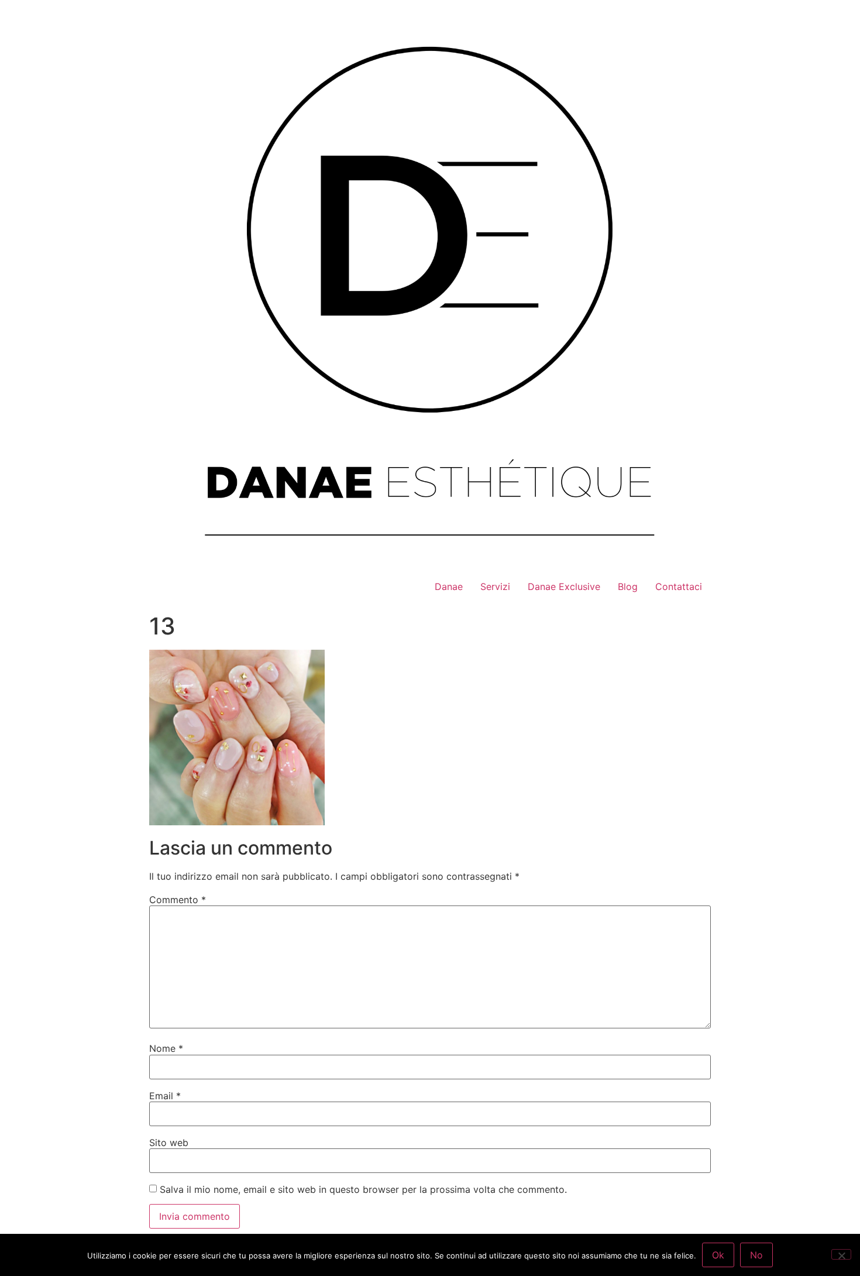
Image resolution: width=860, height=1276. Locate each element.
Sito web (168, 1142)
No (756, 1255)
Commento (177, 899)
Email (165, 1095)
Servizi (495, 586)
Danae (449, 586)
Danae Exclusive (564, 586)
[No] (841, 1254)
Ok (718, 1255)
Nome (166, 1048)
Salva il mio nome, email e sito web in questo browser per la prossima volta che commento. (363, 1189)
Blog (628, 586)
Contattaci (678, 586)
